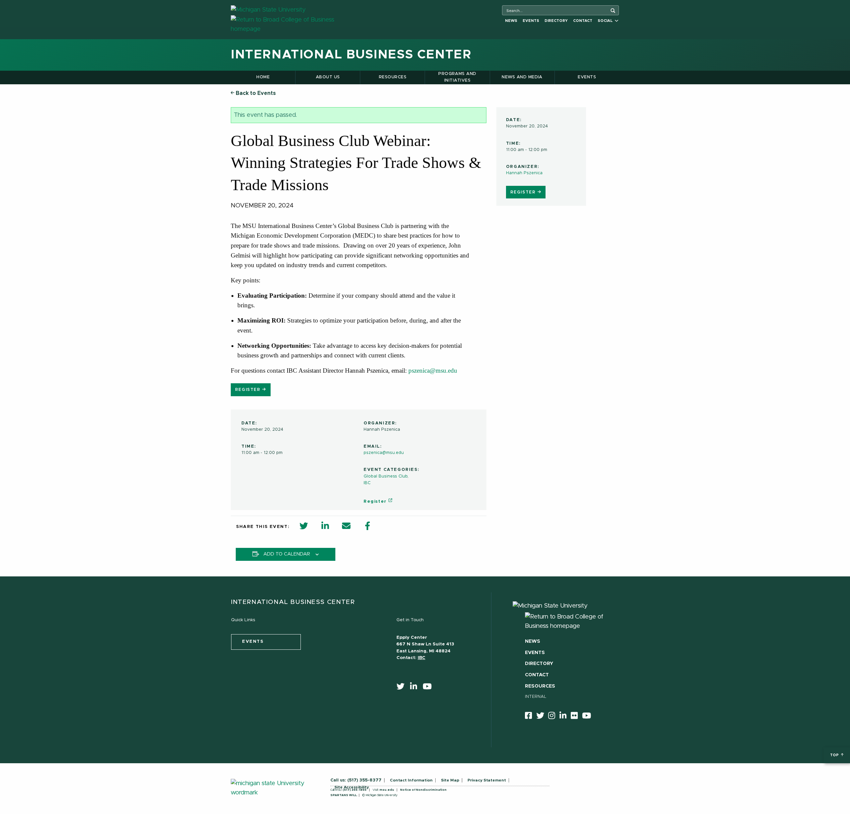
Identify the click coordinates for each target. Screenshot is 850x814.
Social (606, 21)
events (253, 641)
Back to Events (255, 93)
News (511, 21)
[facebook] (530, 716)
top (835, 755)
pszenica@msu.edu (384, 453)
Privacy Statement (487, 780)
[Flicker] (576, 716)
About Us (328, 77)
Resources (392, 77)
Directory (556, 21)
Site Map (450, 780)
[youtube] (429, 688)
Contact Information (411, 780)
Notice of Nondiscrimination (423, 789)
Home (263, 77)
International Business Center (351, 54)
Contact (582, 21)
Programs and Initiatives (457, 77)
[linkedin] (415, 688)
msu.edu (387, 789)
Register (524, 192)
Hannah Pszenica (524, 173)
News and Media (522, 77)
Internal (536, 697)
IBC (367, 483)
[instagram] (553, 716)
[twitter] (402, 688)
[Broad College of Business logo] (294, 24)
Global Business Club (385, 476)
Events (531, 21)
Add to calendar (286, 554)
